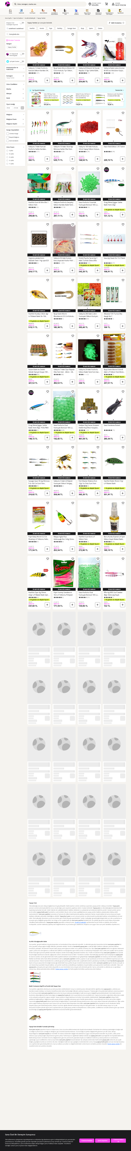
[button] (37, 62)
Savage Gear (71, 28)
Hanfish (32, 28)
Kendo (42, 28)
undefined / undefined (16, 28)
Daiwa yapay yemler (61, 962)
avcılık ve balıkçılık (80, 916)
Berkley (59, 28)
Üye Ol (117, 5)
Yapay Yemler (41, 18)
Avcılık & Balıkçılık (30, 18)
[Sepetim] (106, 4)
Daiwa (100, 28)
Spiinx (91, 28)
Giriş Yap (123, 5)
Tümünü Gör (118, 90)
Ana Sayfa (8, 18)
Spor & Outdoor (18, 18)
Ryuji (82, 28)
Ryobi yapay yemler (114, 1037)
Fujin (50, 28)
